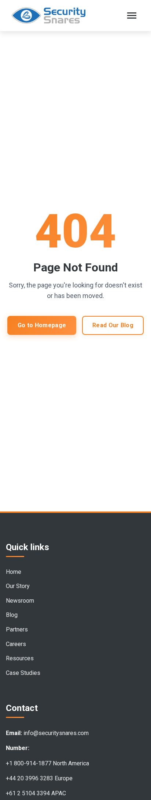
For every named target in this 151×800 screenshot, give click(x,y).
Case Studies (23, 672)
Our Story (18, 586)
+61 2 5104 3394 (28, 793)
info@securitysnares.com (56, 733)
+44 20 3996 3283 (29, 778)
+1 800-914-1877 (28, 763)
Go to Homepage (42, 325)
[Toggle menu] (131, 15)
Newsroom (20, 600)
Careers (16, 644)
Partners (17, 629)
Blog (12, 614)
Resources (20, 658)
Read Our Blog (112, 325)
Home (13, 571)
